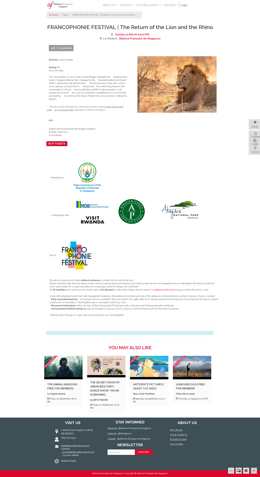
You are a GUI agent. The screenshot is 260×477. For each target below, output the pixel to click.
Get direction (67, 433)
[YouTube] (185, 455)
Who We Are (176, 430)
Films (65, 15)
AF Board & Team (178, 439)
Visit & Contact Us (178, 434)
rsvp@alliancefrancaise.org (165, 290)
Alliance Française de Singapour (140, 38)
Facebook (112, 428)
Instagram (112, 433)
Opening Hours (68, 460)
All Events (53, 15)
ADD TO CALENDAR (61, 48)
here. (61, 70)
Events (255, 127)
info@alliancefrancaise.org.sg (75, 445)
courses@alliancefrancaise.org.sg (78, 452)
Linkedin (112, 439)
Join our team (176, 444)
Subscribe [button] (143, 452)
